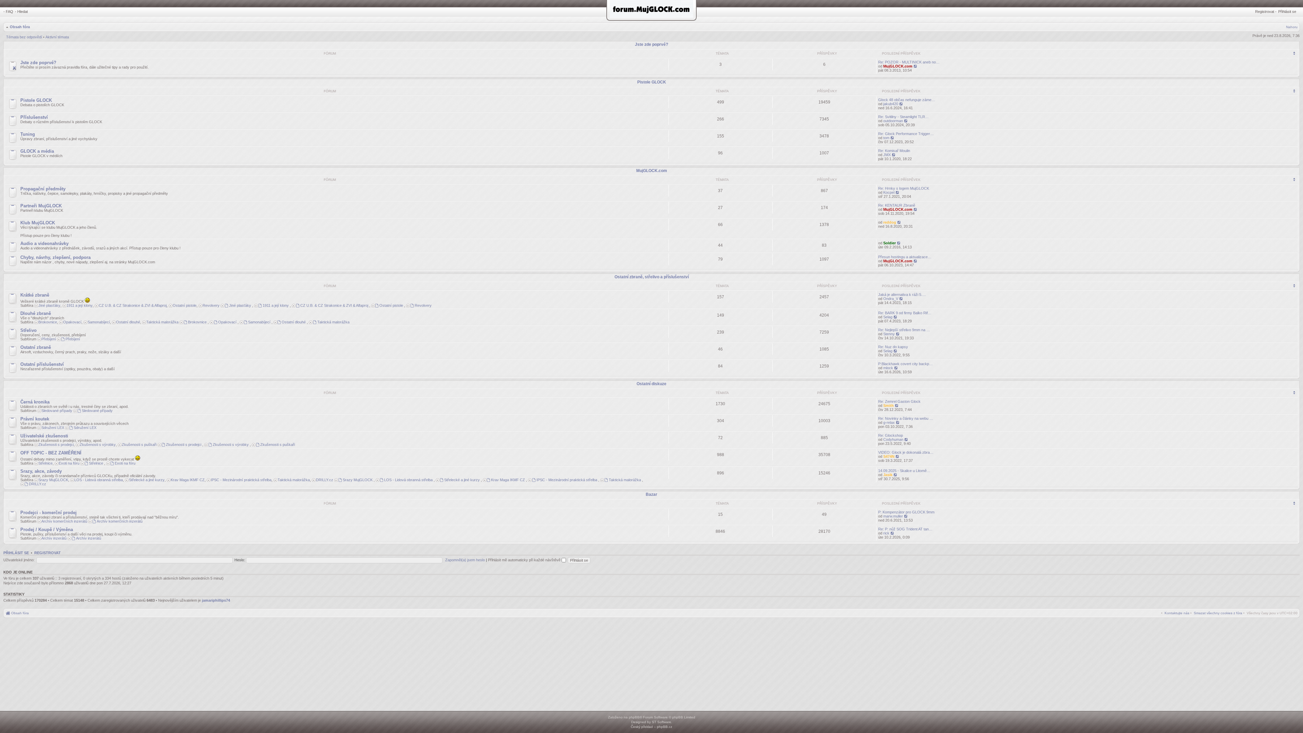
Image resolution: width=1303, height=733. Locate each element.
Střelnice (45, 463)
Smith (888, 405)
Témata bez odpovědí (24, 37)
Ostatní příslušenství (42, 364)
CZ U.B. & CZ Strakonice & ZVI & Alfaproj (133, 305)
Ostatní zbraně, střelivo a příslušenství (652, 277)
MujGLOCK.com (897, 66)
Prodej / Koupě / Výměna (46, 529)
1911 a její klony (80, 305)
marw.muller (893, 516)
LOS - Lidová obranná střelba (98, 480)
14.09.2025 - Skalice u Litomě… (904, 471)
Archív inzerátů (54, 538)
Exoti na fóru (69, 463)
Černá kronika (35, 402)
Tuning (27, 134)
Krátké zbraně (34, 295)
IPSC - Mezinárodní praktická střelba (241, 480)
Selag (887, 317)
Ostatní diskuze (651, 383)
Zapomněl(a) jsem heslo (465, 560)
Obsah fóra (20, 27)
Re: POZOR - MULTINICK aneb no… (909, 62)
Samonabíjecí (99, 322)
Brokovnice (47, 322)
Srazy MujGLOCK (53, 480)
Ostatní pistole (184, 305)
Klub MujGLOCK (37, 222)
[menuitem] (1218, 613)
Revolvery (211, 305)
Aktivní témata (57, 37)
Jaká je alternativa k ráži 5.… (902, 295)
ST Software (661, 722)
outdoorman (893, 121)
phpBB (634, 717)
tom (886, 138)
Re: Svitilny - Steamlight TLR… (903, 117)
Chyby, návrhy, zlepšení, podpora (55, 257)
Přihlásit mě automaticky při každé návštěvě (525, 560)
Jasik (887, 475)
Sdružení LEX (52, 428)
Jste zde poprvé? (651, 44)
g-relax (889, 422)
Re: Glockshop (890, 435)
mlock (888, 368)
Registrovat (1264, 12)
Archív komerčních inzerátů (64, 521)
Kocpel (888, 192)
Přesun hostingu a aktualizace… (904, 257)
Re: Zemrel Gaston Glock (899, 401)
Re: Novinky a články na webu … (905, 418)
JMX (887, 155)
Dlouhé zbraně (35, 313)
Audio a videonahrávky (44, 243)
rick (886, 533)
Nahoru (1292, 27)
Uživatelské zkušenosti (44, 435)
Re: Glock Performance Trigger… (906, 134)
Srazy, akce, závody (41, 471)
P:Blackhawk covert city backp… (905, 364)
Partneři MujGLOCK (41, 205)
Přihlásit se (1287, 12)
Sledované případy (56, 411)
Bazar (651, 494)
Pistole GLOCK (651, 82)
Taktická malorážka (162, 322)
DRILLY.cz (324, 480)
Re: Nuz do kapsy (893, 347)
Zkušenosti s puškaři (139, 445)
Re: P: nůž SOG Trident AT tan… (905, 529)
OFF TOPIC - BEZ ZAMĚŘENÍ (50, 452)
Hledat (22, 12)
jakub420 (890, 104)
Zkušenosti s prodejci (56, 445)
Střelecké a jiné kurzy (147, 480)
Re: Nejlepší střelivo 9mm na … (904, 330)
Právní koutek (34, 418)
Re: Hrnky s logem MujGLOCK (903, 188)
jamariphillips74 (216, 600)
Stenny (889, 334)
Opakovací (72, 322)
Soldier (889, 243)
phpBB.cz (664, 727)
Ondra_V (890, 299)
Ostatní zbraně (35, 347)
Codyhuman (893, 439)
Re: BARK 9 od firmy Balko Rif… (904, 313)
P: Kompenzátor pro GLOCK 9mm (906, 512)
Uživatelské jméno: (19, 560)
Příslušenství (34, 117)
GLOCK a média (37, 151)
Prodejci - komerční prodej (48, 512)
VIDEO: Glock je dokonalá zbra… (905, 452)
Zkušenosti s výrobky (98, 445)
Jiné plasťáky (49, 305)
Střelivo (28, 330)
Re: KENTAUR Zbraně (896, 205)
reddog (889, 222)
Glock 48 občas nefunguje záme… (906, 100)
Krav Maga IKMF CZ (188, 480)
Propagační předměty (42, 188)
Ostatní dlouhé (128, 322)
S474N (888, 456)
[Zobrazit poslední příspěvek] (915, 66)
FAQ (9, 12)
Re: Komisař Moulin (894, 151)
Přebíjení (48, 339)
